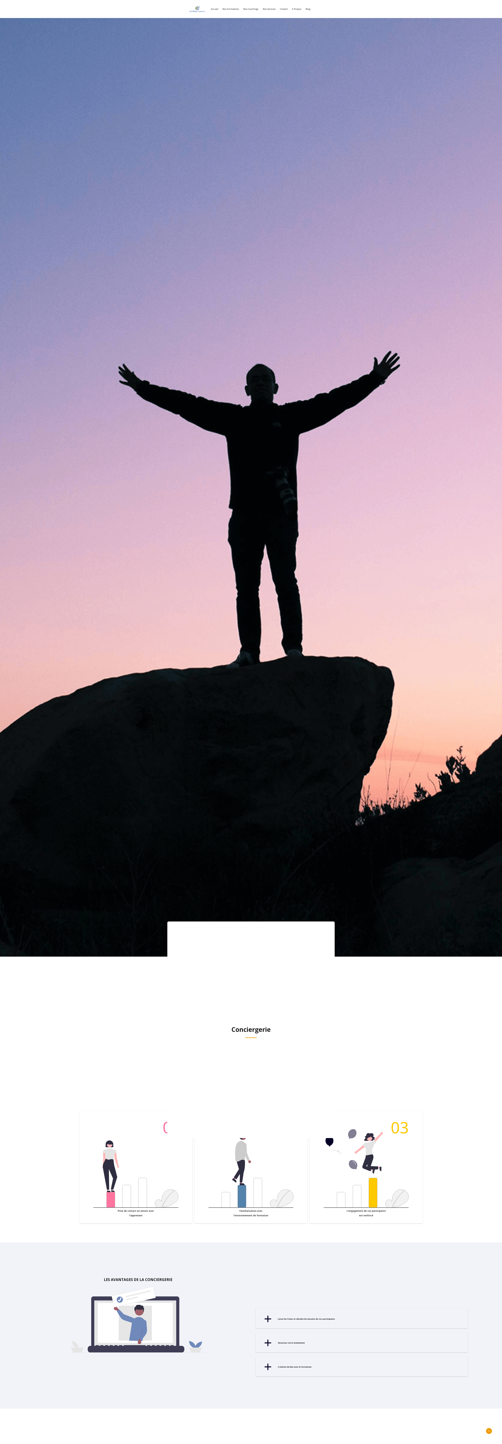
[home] (197, 9)
